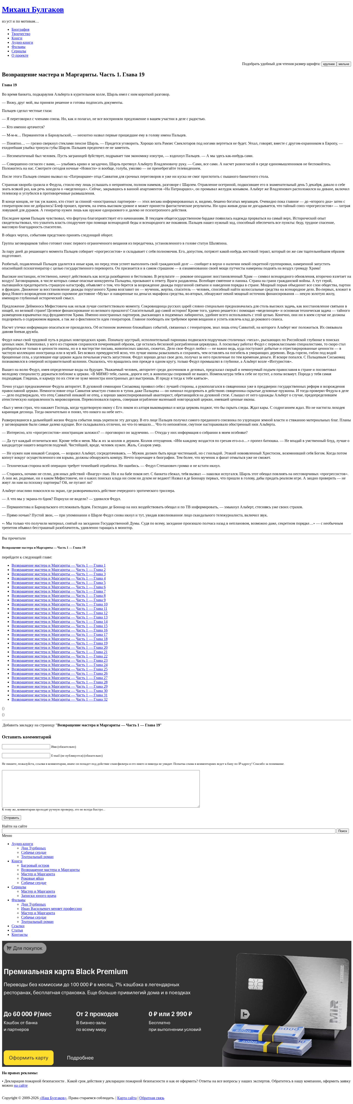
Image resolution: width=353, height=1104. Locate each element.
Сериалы (19, 887)
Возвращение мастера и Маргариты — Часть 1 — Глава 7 (59, 591)
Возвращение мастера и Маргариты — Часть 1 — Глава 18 (60, 639)
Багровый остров (35, 865)
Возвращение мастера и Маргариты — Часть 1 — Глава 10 (60, 604)
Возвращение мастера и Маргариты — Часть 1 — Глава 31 (60, 695)
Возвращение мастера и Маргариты (50, 870)
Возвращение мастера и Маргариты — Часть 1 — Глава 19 (60, 643)
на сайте (21, 1085)
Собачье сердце (33, 852)
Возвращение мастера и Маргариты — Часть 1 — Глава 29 (60, 686)
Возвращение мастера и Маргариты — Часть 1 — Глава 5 (59, 583)
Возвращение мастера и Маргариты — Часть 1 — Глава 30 (60, 691)
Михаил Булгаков (33, 9)
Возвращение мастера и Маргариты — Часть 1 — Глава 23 (60, 660)
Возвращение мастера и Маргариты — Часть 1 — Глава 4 (59, 578)
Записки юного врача (38, 896)
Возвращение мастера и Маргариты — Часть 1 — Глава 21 (60, 652)
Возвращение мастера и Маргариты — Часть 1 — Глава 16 (60, 630)
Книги (17, 861)
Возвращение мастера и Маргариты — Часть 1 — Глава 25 (60, 669)
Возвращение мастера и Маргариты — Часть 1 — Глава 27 (60, 678)
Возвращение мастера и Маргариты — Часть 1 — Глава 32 (60, 699)
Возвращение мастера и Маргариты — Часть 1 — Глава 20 (60, 647)
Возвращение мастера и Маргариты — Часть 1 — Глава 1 (59, 565)
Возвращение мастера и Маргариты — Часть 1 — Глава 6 (59, 587)
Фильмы (18, 900)
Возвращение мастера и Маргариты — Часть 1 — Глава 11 (59, 609)
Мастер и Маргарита (38, 874)
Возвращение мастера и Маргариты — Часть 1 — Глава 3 (59, 574)
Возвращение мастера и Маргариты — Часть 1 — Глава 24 (60, 665)
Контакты (20, 934)
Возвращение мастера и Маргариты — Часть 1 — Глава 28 (60, 682)
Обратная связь (151, 1098)
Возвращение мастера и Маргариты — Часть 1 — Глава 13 (60, 617)
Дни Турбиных (33, 848)
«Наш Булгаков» (53, 1098)
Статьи (17, 930)
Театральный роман (37, 857)
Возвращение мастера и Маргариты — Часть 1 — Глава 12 (60, 613)
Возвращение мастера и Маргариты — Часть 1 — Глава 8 (59, 596)
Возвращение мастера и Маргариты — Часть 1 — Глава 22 (60, 656)
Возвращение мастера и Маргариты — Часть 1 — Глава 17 (60, 634)
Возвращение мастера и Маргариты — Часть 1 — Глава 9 (59, 600)
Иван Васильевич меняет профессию (51, 909)
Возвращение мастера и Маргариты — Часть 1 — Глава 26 (60, 673)
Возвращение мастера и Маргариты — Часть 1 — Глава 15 (60, 626)
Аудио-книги (22, 844)
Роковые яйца (32, 878)
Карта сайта (127, 1098)
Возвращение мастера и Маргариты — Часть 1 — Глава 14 (60, 621)
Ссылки (18, 926)
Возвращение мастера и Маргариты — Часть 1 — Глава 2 (59, 570)
